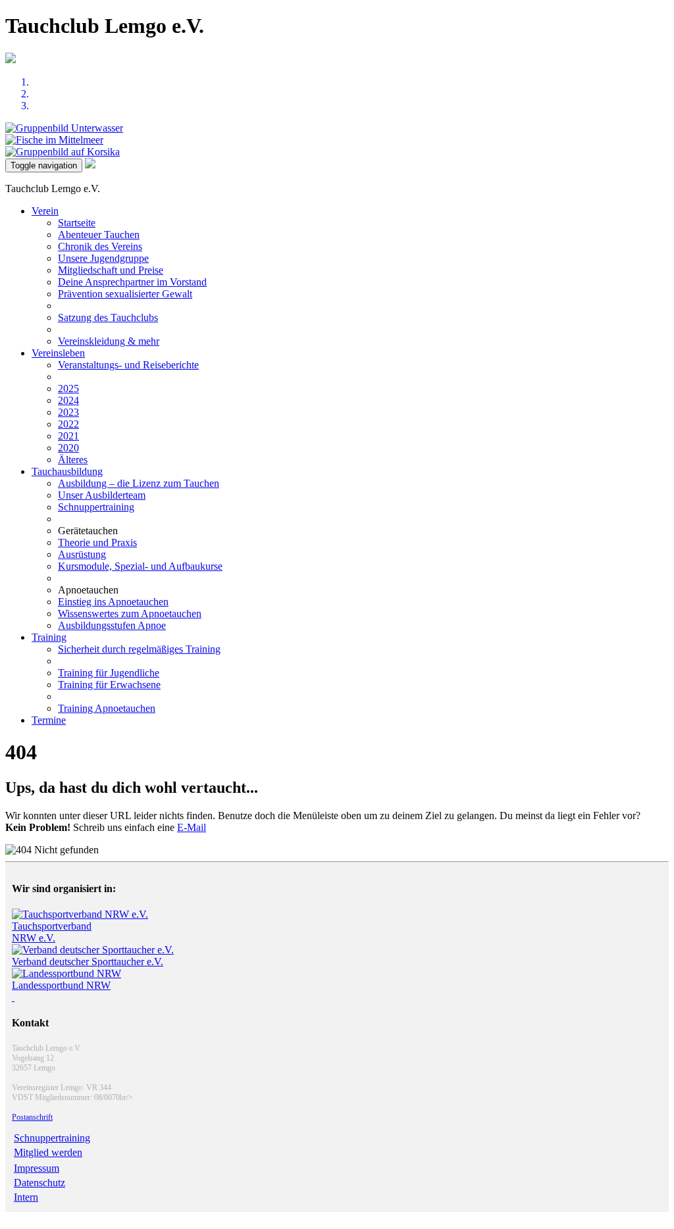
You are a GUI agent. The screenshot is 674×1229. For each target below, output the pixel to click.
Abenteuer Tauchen (99, 234)
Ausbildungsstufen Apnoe (112, 625)
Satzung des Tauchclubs (108, 317)
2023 (68, 412)
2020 (68, 447)
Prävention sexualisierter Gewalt (125, 293)
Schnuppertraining (96, 507)
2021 (68, 435)
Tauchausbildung (67, 471)
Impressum (36, 1168)
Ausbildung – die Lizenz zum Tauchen (138, 483)
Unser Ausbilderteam (101, 495)
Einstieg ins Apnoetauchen (113, 601)
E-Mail (191, 827)
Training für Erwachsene (109, 684)
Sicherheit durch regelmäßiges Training (139, 649)
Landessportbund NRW (61, 985)
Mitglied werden (48, 1152)
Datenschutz (39, 1182)
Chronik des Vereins (100, 246)
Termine (49, 720)
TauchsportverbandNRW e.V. (51, 931)
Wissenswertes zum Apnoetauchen (129, 613)
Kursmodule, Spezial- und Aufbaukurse (140, 566)
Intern (26, 1197)
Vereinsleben (58, 353)
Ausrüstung (82, 554)
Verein (45, 210)
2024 (68, 400)
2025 (68, 388)
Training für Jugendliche (108, 672)
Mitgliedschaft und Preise (110, 270)
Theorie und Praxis (97, 542)
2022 (68, 424)
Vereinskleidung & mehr (108, 341)
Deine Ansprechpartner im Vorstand (132, 282)
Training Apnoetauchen (106, 708)
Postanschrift (32, 1117)
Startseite (76, 222)
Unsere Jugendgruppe (103, 258)
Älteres (73, 459)
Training (49, 637)
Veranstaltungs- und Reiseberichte (128, 364)
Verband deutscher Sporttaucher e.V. (87, 961)
